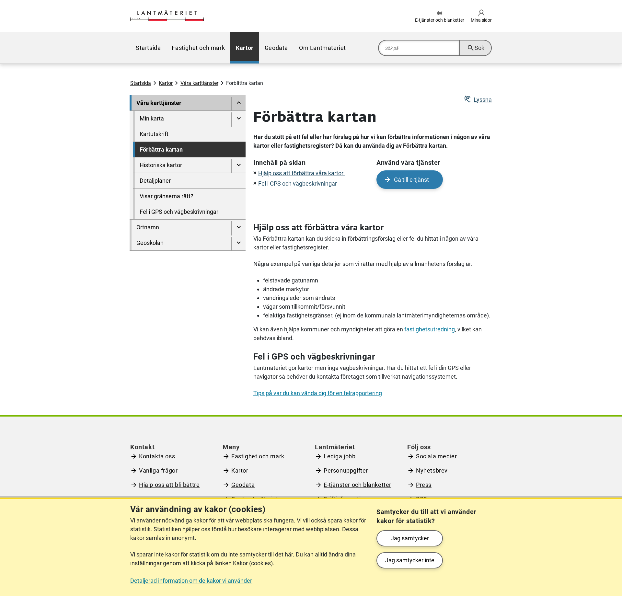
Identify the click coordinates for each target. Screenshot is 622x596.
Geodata (243, 484)
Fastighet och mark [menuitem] (198, 47)
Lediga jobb (340, 456)
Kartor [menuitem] (245, 47)
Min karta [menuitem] (152, 118)
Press (424, 484)
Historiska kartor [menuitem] (161, 165)
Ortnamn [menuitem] (147, 227)
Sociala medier (436, 456)
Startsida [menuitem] (148, 47)
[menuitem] (238, 104)
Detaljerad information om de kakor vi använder (191, 580)
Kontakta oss (157, 456)
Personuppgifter (346, 470)
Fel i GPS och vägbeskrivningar (297, 183)
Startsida (140, 83)
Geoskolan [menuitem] (150, 242)
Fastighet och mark (257, 456)
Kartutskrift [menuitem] (154, 134)
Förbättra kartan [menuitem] (161, 149)
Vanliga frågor (158, 470)
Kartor (166, 83)
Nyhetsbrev (432, 470)
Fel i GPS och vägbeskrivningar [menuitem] (179, 211)
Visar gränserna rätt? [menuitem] (166, 196)
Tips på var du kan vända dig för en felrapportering (317, 393)
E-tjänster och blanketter (357, 484)
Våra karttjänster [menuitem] (158, 102)
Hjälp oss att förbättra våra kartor (301, 173)
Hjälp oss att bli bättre (169, 484)
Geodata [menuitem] (276, 47)
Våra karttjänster (199, 83)
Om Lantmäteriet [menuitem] (322, 47)
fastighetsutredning (429, 329)
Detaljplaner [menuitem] (155, 180)
